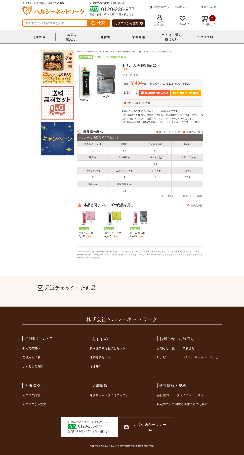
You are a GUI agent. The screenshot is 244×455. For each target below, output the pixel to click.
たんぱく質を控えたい (172, 37)
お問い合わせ (208, 7)
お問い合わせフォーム (150, 427)
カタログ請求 (31, 395)
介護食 (105, 37)
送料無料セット (100, 357)
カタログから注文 (126, 23)
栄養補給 (138, 37)
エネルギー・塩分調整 (120, 52)
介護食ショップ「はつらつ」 (109, 395)
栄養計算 (189, 348)
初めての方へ (161, 7)
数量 (126, 92)
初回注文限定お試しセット (107, 348)
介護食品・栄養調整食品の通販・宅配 (92, 52)
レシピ (161, 357)
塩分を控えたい (72, 37)
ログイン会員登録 (159, 23)
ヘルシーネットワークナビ (200, 357)
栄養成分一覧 (194, 132)
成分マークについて (169, 132)
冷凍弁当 (39, 37)
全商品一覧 (196, 205)
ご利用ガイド (183, 7)
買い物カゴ (208, 21)
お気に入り (182, 23)
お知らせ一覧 (166, 348)
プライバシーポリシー (191, 395)
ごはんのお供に (143, 52)
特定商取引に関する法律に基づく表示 (182, 404)
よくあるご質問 (32, 366)
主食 (133, 52)
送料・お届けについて (137, 103)
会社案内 (163, 395)
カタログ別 (205, 37)
